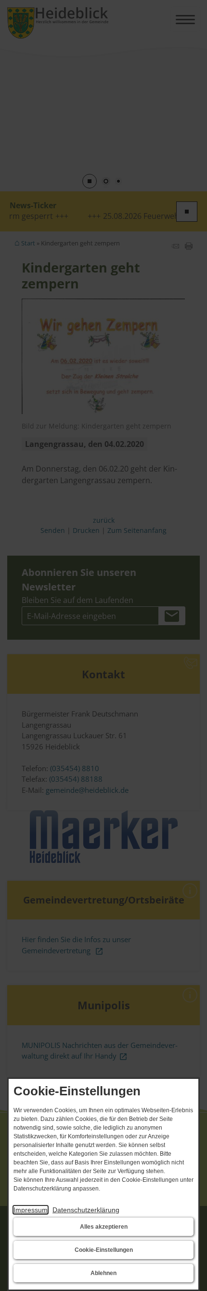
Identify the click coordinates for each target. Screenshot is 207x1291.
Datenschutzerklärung (85, 1210)
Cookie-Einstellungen (104, 1250)
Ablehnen (103, 1273)
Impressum (30, 1210)
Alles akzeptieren (104, 1226)
